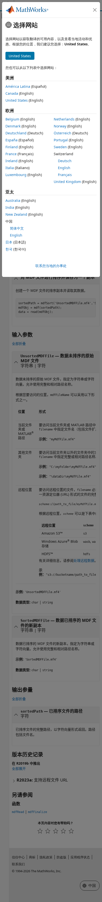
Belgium (12, 119)
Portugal (61, 140)
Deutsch (65, 160)
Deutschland (15, 133)
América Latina (17, 86)
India (9, 207)
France (11, 153)
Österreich (62, 133)
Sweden (60, 147)
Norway (60, 126)
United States (16, 100)
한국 (8, 249)
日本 (8, 242)
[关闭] (94, 9)
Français (65, 174)
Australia (12, 200)
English (64, 167)
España (11, 140)
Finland (11, 147)
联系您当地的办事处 (51, 265)
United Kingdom (67, 181)
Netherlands (64, 119)
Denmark (13, 126)
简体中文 (17, 228)
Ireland (11, 160)
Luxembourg (15, 174)
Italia (9, 167)
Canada (11, 93)
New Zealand (16, 214)
